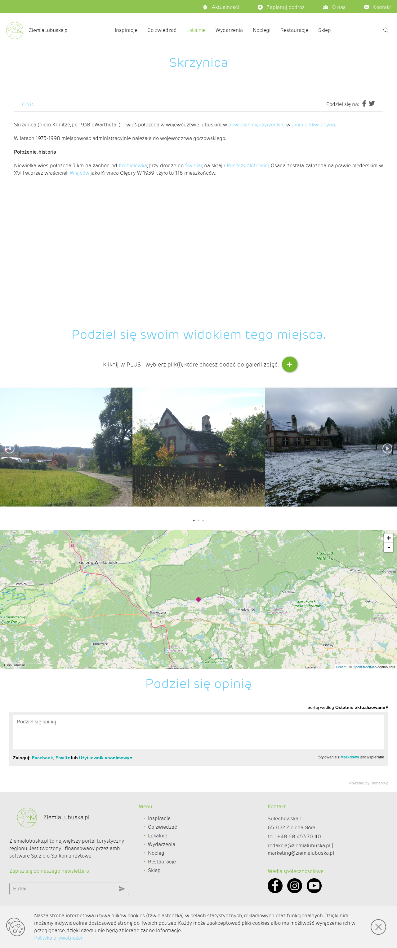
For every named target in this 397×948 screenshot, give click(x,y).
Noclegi (261, 30)
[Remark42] (198, 744)
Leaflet (341, 666)
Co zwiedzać (161, 30)
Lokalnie (196, 30)
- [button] (389, 547)
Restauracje (294, 30)
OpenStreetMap (365, 666)
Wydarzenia (229, 30)
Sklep (324, 30)
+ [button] (389, 538)
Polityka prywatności (58, 938)
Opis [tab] (28, 104)
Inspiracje (126, 30)
